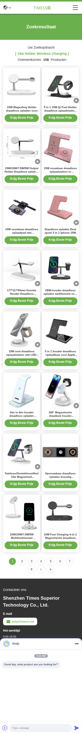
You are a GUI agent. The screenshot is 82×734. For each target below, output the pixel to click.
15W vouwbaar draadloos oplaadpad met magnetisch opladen (21, 233)
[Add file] (5, 728)
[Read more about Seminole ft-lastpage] (50, 569)
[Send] (77, 728)
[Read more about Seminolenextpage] (41, 569)
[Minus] (76, 643)
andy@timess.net (22, 621)
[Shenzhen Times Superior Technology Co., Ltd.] (42, 7)
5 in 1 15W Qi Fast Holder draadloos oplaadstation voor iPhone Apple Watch (60, 111)
